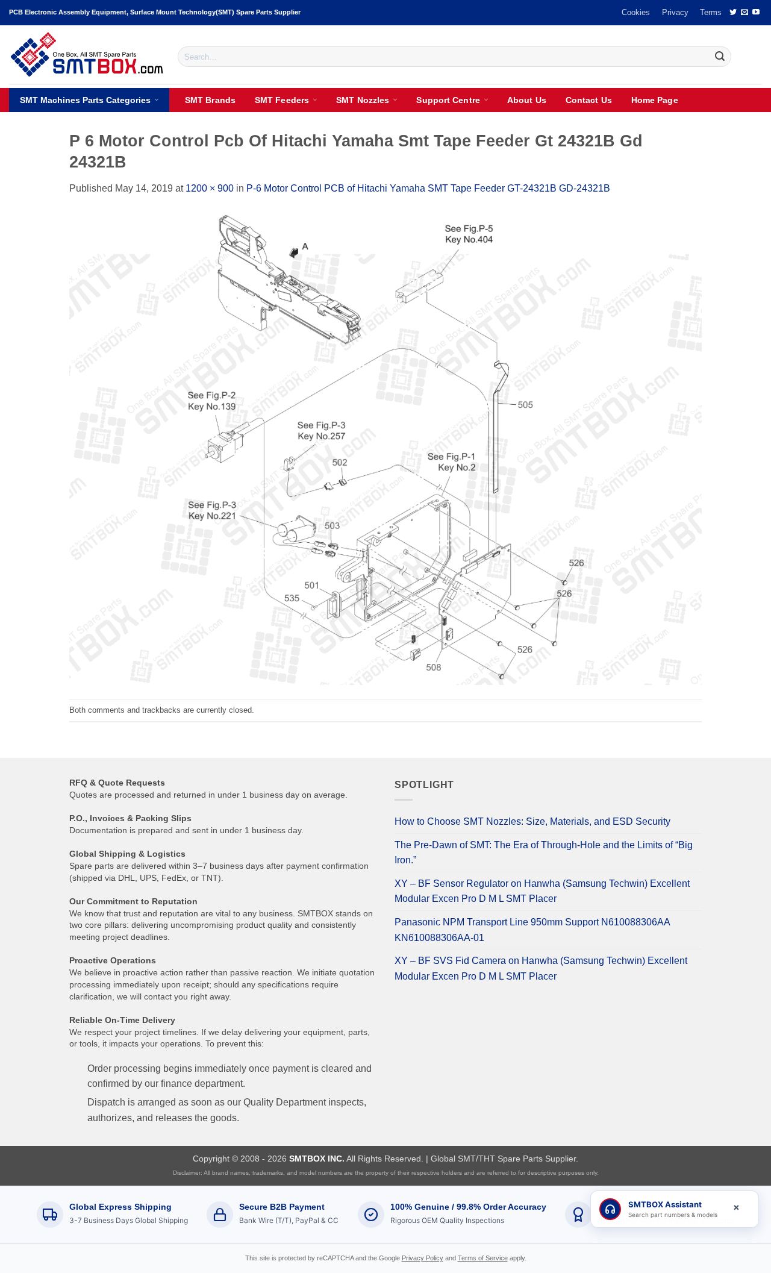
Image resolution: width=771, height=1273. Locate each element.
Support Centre (447, 100)
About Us (526, 100)
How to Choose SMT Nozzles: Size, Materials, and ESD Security (532, 821)
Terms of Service (483, 1258)
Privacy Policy (422, 1258)
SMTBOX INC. (317, 1158)
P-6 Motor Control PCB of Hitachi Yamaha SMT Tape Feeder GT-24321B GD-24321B (428, 188)
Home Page (654, 100)
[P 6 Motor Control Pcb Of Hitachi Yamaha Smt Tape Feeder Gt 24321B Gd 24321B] (385, 447)
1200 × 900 (210, 188)
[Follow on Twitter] (733, 12)
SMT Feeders (282, 100)
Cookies (636, 12)
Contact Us (589, 100)
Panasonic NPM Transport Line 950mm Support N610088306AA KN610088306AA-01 (532, 930)
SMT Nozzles (362, 100)
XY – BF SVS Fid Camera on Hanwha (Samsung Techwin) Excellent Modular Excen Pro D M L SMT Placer (541, 968)
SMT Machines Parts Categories (85, 100)
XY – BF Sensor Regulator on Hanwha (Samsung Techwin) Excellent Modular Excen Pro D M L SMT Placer (542, 891)
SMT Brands (210, 100)
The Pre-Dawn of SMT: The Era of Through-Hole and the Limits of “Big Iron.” (544, 853)
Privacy (675, 12)
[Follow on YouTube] (756, 12)
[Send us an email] (744, 12)
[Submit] (720, 56)
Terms (711, 12)
